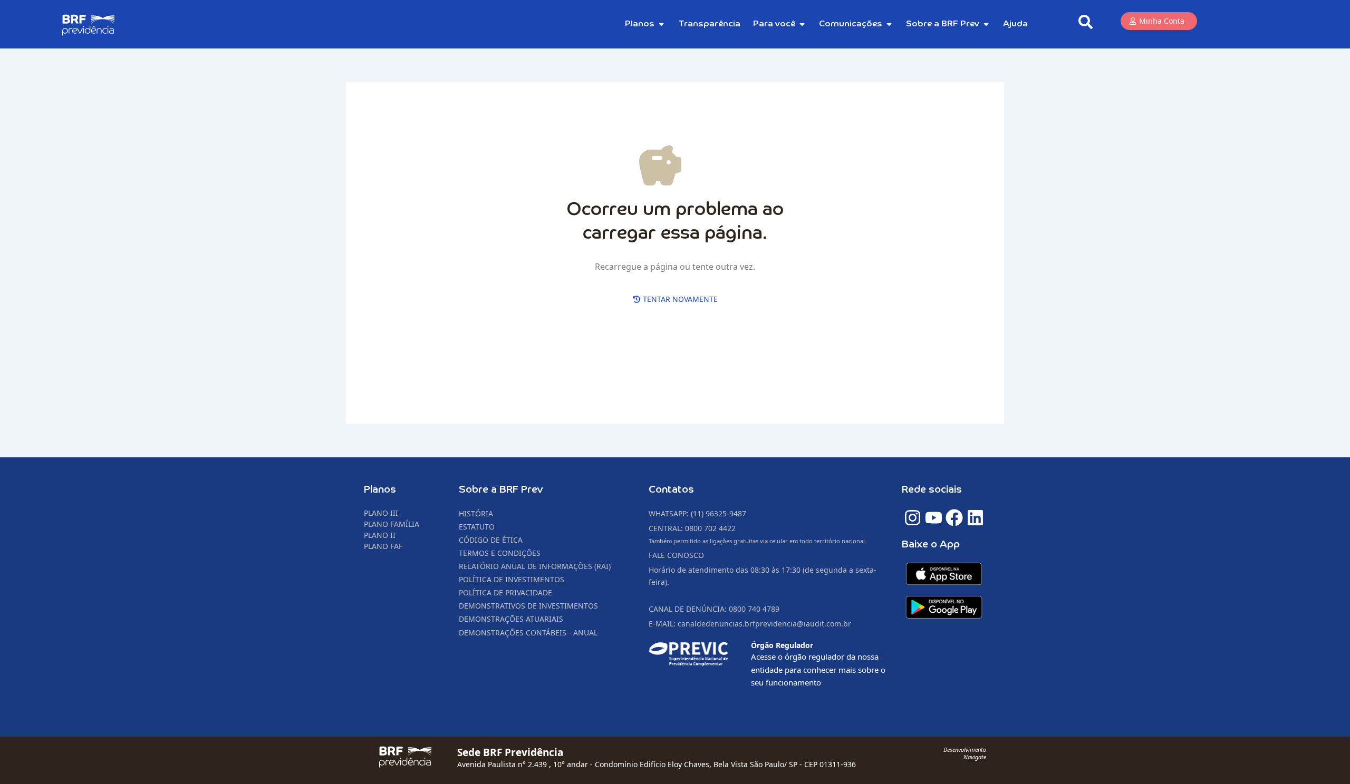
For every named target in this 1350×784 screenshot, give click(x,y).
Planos (380, 490)
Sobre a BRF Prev (501, 490)
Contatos (671, 490)
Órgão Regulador (782, 645)
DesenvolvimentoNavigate (964, 753)
